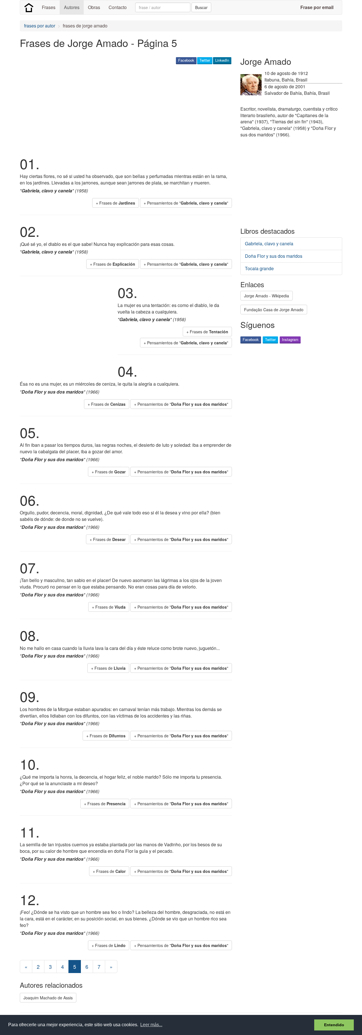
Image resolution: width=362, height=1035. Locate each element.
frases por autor (39, 25)
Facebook (186, 60)
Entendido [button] (334, 1025)
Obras (94, 7)
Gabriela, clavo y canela (269, 243)
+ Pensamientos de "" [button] (186, 203)
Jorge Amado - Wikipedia (266, 296)
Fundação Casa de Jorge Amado (273, 309)
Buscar (201, 7)
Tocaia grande (259, 268)
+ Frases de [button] (115, 203)
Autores (71, 7)
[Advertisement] (123, 109)
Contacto (118, 7)
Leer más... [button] (151, 1024)
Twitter (204, 60)
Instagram (290, 339)
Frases (48, 7)
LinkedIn (222, 60)
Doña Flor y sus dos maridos (273, 256)
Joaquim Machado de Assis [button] (48, 997)
